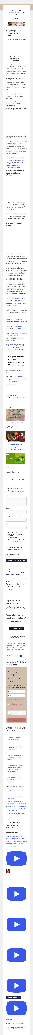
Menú (16, 18)
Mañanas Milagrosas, (11, 143)
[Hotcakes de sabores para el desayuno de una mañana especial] (9, 753)
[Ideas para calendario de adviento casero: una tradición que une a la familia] (9, 774)
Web (7, 524)
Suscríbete (16, 720)
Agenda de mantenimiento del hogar (15, 326)
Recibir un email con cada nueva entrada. (14, 555)
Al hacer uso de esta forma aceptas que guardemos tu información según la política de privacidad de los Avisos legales (16, 537)
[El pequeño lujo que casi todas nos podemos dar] (9, 735)
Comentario (10, 495)
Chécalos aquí (16, 628)
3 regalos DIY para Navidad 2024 (14, 423)
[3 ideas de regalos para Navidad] (15, 436)
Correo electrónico (13, 516)
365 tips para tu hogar (12, 333)
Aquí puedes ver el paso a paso (14, 102)
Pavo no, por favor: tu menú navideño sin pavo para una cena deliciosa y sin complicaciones (17, 808)
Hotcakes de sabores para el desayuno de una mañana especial (15, 757)
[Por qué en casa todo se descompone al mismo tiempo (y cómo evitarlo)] (9, 743)
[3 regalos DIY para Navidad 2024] (15, 415)
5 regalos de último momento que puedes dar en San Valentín (16, 360)
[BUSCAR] (21, 655)
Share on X (21, 365)
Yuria (14, 39)
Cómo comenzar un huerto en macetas (16, 298)
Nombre (9, 508)
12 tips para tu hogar (11, 344)
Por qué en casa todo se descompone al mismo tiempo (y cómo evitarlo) (15, 747)
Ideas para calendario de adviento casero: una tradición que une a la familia (15, 779)
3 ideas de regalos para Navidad (14, 444)
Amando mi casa (16, 10)
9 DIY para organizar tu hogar (13, 272)
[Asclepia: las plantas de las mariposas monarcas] (15, 458)
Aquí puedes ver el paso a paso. (14, 213)
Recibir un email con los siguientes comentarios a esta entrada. (15, 548)
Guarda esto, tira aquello (19, 141)
